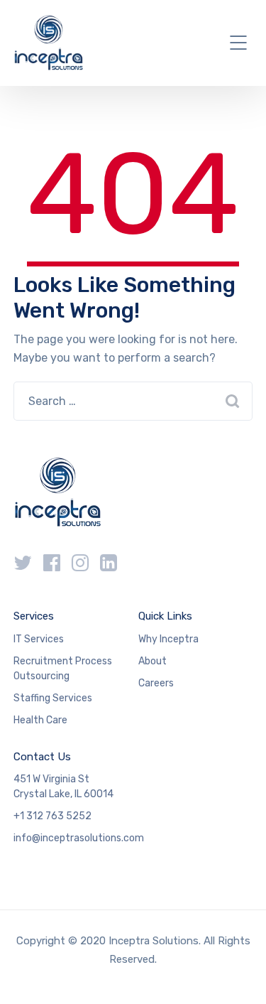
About (152, 661)
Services (33, 616)
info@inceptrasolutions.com (78, 838)
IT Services (38, 639)
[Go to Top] (237, 972)
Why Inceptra (168, 639)
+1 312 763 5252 (52, 816)
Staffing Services (52, 698)
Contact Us (42, 756)
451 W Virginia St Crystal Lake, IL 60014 (63, 786)
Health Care (40, 720)
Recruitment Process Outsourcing (62, 668)
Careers (156, 683)
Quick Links (165, 616)
